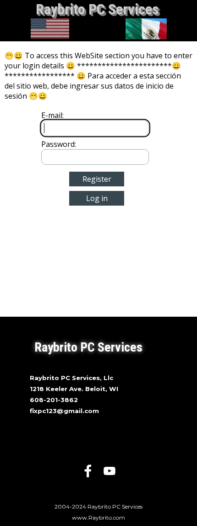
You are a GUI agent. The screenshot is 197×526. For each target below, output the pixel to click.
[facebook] (88, 471)
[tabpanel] (98, 394)
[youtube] (109, 471)
